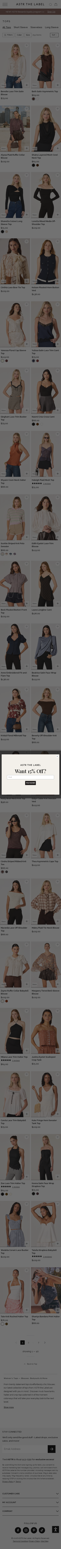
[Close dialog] (57, 756)
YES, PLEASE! (30, 783)
